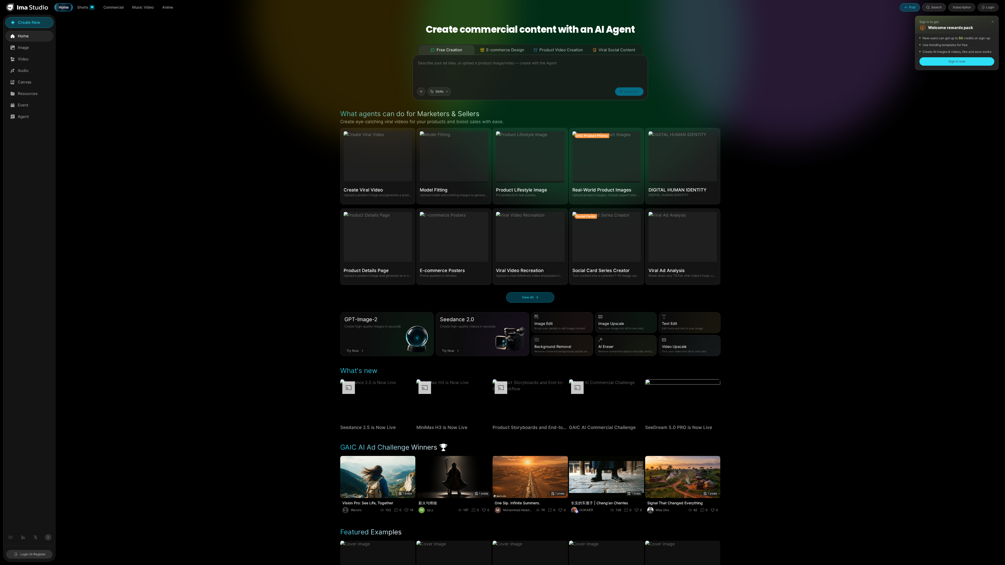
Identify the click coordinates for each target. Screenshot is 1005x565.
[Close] (992, 21)
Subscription (962, 7)
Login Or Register (33, 554)
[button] (377, 166)
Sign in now (956, 61)
